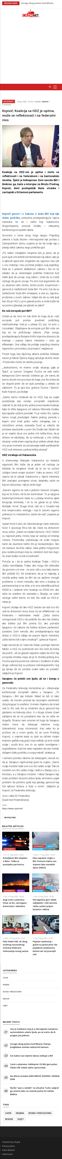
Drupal (17, 1142)
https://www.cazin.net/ (12, 808)
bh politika (10, 817)
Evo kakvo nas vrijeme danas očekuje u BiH (31, 1055)
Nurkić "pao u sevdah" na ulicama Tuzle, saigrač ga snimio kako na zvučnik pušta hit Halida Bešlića (34, 1091)
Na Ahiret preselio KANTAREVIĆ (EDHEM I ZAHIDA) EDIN (34, 1078)
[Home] (31, 13)
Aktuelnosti (9, 101)
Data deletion (8, 1150)
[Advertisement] (31, 52)
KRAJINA (7, 932)
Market (45, 101)
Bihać (20, 930)
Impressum (7, 1154)
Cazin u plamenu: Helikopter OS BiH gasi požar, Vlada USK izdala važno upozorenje (34, 1066)
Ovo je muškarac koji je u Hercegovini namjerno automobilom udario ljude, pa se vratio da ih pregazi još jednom (34, 1032)
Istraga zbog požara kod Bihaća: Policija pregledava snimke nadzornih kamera (30, 1045)
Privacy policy (8, 1146)
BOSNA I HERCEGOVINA (43, 847)
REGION (21, 891)
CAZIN (5, 978)
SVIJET (5, 1005)
